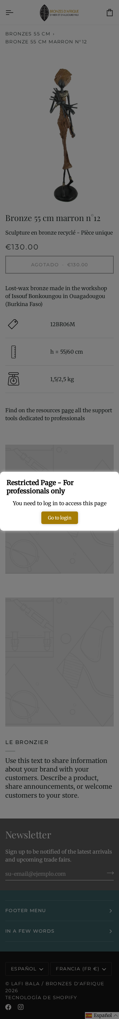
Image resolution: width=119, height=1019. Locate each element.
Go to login (59, 518)
